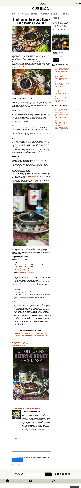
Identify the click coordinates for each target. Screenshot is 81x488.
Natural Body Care (19, 408)
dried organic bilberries (23, 264)
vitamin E (19, 158)
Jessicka (29, 411)
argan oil (45, 141)
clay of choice (29, 266)
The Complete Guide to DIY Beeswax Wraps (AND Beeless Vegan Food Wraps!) (62, 83)
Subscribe (56, 60)
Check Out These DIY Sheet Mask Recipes (31, 333)
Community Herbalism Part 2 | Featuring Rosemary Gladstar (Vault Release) (62, 124)
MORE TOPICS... (65, 14)
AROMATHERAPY (45, 14)
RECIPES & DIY (15, 14)
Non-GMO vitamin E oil (23, 270)
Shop (2, 3)
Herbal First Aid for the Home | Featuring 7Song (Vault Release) (62, 119)
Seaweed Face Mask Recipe (18, 342)
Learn (11, 3)
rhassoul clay (24, 118)
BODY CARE (54, 14)
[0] (79, 4)
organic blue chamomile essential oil (27, 272)
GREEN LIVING (25, 14)
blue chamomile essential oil (31, 176)
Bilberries (25, 102)
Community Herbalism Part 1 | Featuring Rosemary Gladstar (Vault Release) (62, 129)
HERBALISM (34, 14)
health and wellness (22, 64)
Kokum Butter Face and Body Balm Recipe (22, 343)
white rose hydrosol (26, 297)
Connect (7, 3)
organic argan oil (21, 269)
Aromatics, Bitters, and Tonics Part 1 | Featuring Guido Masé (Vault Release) (62, 114)
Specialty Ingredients (34, 408)
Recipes (27, 408)
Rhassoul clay (21, 266)
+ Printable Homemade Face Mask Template (31, 336)
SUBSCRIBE (48, 474)
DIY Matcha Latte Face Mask (19, 345)
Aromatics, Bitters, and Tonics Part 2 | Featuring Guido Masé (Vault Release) (62, 109)
